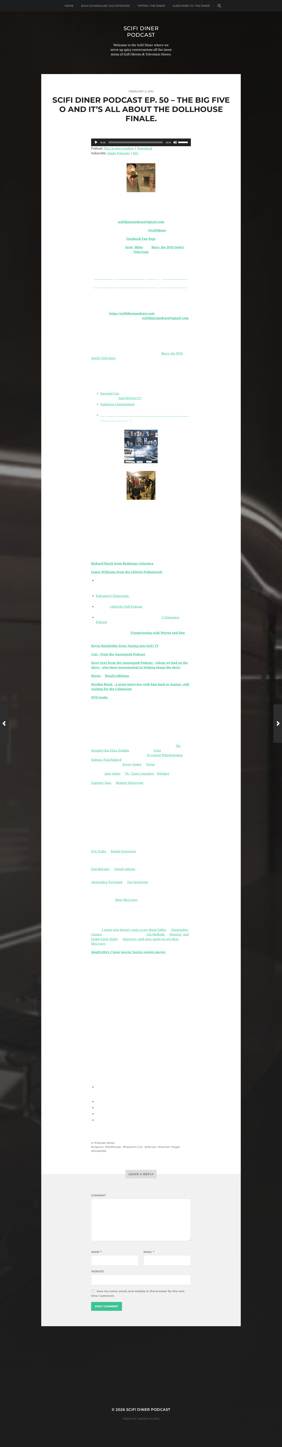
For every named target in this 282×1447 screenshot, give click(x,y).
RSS (135, 153)
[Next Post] (277, 723)
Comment (98, 1195)
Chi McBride (155, 934)
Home (69, 6)
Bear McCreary (126, 900)
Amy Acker (112, 773)
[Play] (96, 142)
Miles (138, 247)
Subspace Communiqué (117, 404)
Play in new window (119, 148)
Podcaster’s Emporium (112, 596)
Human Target (170, 1147)
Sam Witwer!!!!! (130, 398)
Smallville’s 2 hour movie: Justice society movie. (128, 952)
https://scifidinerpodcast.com (132, 313)
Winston (175, 934)
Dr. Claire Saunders (139, 773)
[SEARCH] (219, 6)
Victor (150, 764)
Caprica (98, 1147)
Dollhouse (114, 1147)
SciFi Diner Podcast (141, 31)
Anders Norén (148, 1418)
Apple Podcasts (118, 153)
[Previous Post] (4, 723)
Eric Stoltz (98, 851)
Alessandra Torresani (107, 882)
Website (97, 1271)
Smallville (99, 1151)
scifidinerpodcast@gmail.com (141, 222)
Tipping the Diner (151, 6)
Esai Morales (100, 869)
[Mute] (175, 142)
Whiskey (163, 773)
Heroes (151, 1147)
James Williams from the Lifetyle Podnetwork (126, 572)
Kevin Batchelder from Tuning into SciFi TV (125, 646)
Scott (129, 247)
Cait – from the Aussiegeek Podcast (118, 654)
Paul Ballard (112, 760)
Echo (157, 750)
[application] (141, 142)
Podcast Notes (105, 1143)
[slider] (183, 142)
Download (144, 148)
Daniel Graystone (123, 851)
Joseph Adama (124, 869)
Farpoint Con (109, 393)
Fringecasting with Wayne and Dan (158, 633)
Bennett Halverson (129, 783)
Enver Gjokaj (131, 764)
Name (96, 1252)
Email (148, 1252)
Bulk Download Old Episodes (105, 6)
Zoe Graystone (137, 882)
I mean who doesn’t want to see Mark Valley (133, 930)
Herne (96, 676)
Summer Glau (101, 783)
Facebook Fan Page (141, 239)
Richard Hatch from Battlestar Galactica (122, 563)
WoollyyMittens (117, 676)
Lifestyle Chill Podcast (126, 606)
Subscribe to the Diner (191, 6)
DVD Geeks (99, 697)
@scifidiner (157, 230)
